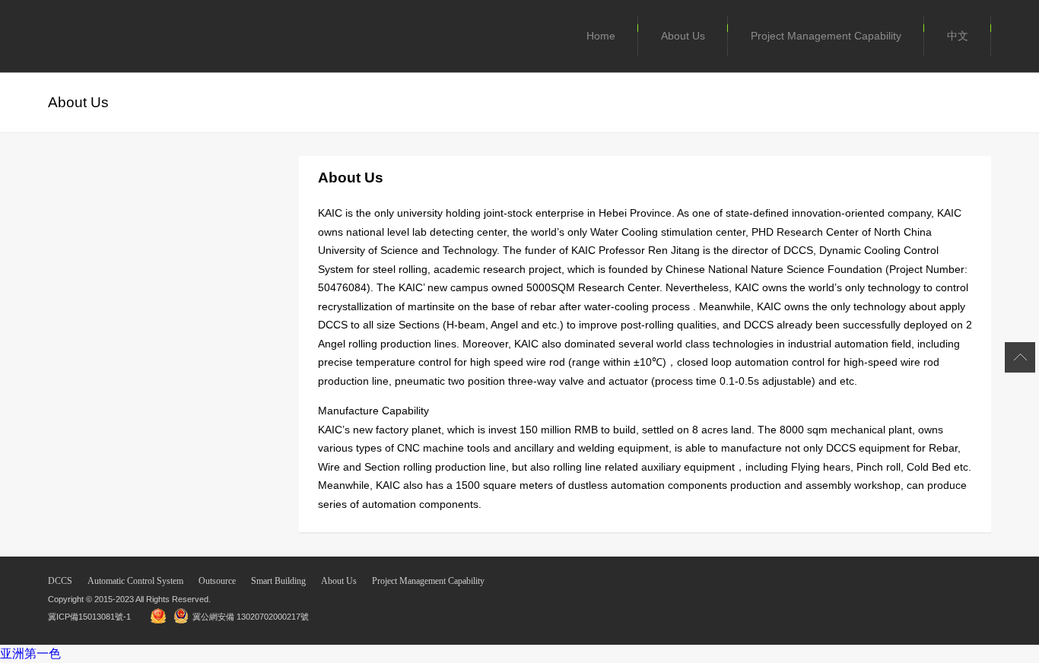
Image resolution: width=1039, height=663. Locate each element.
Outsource (217, 581)
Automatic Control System (135, 581)
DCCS (60, 581)
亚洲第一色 (30, 653)
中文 (957, 36)
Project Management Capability (826, 36)
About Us (683, 36)
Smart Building (278, 581)
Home (600, 36)
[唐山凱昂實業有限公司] (93, 36)
